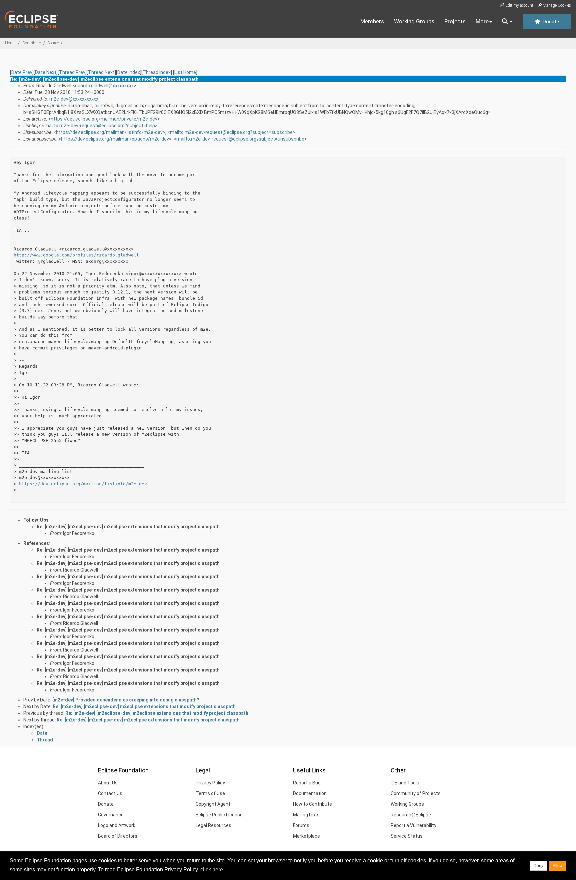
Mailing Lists (306, 814)
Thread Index (157, 72)
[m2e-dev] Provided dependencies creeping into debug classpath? (125, 699)
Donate (550, 22)
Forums (301, 825)
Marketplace (306, 836)
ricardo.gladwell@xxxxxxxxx (104, 85)
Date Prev (21, 72)
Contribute (31, 43)
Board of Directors (117, 836)
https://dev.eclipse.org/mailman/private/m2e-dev (104, 119)
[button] (507, 21)
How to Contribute (312, 804)
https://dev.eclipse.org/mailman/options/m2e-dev (115, 139)
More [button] (482, 21)
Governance (111, 814)
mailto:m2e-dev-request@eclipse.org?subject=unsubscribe (240, 139)
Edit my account (518, 5)
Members (372, 21)
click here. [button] (212, 869)
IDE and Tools (405, 782)
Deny (538, 865)
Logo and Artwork (116, 825)
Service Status (407, 836)
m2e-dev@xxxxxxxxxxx (73, 99)
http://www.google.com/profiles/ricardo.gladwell (76, 254)
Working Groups (414, 21)
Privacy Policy (210, 782)
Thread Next (101, 72)
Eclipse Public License (219, 814)
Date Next (45, 72)
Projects (455, 21)
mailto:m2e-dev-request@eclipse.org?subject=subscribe (231, 132)
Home (10, 43)
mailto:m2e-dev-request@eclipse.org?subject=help (100, 125)
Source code (57, 43)
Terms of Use (210, 793)
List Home (185, 72)
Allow (558, 865)
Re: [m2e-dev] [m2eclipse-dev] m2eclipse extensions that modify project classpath (128, 526)
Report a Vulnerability (413, 825)
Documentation (310, 793)
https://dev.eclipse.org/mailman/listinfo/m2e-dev (109, 132)
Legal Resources (213, 825)
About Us (108, 782)
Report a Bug (307, 782)
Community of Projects (416, 793)
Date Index (128, 72)
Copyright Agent (213, 804)
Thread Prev (72, 72)
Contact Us (110, 793)
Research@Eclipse (411, 814)
